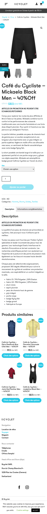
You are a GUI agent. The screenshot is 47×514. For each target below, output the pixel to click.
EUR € (5, 65)
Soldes (28, 202)
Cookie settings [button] (23, 510)
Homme (15, 202)
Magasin (5, 435)
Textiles (35, 202)
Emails (4, 451)
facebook (20, 487)
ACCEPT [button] (35, 510)
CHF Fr (5, 69)
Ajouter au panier (18, 187)
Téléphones (6, 448)
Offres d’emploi (8, 454)
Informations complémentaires (29, 209)
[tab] (9, 209)
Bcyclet (4, 17)
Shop (12, 17)
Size (3, 165)
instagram (27, 487)
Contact (5, 438)
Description (9, 209)
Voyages (5, 432)
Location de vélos (9, 429)
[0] (41, 4)
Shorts (22, 202)
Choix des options (11, 356)
